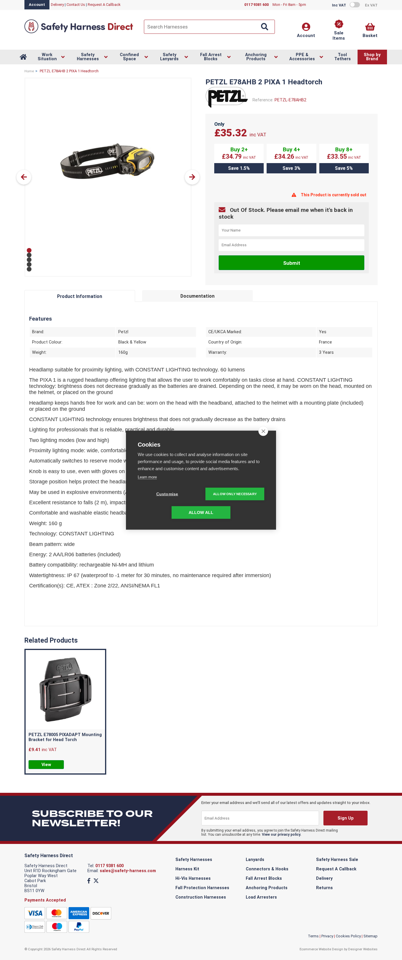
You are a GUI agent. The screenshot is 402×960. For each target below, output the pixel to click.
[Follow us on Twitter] (96, 881)
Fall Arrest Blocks (264, 878)
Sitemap (370, 936)
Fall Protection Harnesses (202, 887)
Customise (167, 494)
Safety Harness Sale (337, 859)
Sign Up (345, 818)
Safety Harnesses (193, 859)
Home (29, 71)
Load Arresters (261, 897)
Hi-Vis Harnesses (193, 878)
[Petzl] (226, 106)
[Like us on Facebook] (88, 881)
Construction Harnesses (200, 897)
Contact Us (76, 4)
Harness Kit (187, 869)
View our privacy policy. (281, 834)
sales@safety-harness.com (128, 870)
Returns (324, 887)
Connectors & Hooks (267, 869)
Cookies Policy (348, 936)
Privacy (327, 936)
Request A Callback (104, 4)
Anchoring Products (267, 887)
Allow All (201, 512)
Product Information (79, 296)
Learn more (147, 477)
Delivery (57, 4)
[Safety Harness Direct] (78, 32)
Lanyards (255, 859)
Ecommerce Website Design (321, 949)
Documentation (197, 296)
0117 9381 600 (109, 865)
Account (37, 4)
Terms (313, 936)
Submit (291, 263)
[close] (263, 431)
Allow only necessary (235, 493)
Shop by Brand (372, 56)
